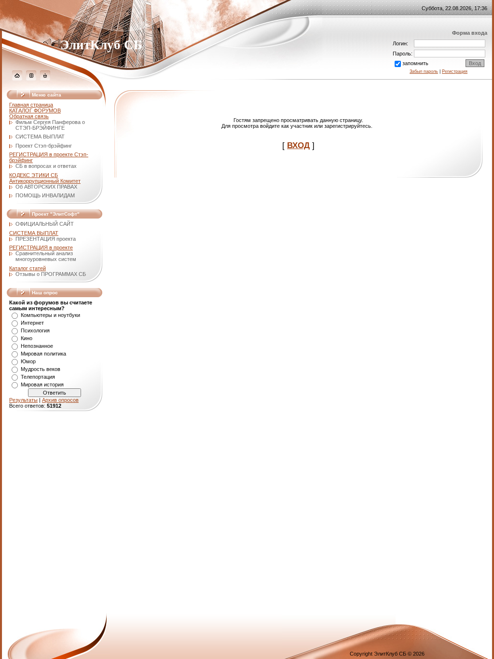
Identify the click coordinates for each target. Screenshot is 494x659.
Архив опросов (60, 400)
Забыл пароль (424, 71)
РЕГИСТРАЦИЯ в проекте (41, 247)
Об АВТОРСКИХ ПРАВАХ (46, 187)
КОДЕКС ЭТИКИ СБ (33, 175)
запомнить (415, 63)
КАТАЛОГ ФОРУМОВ (35, 110)
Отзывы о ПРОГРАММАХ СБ (50, 274)
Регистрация (454, 71)
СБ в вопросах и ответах (46, 166)
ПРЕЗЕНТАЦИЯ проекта (45, 239)
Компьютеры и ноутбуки (50, 315)
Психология (35, 330)
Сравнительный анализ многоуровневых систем (45, 256)
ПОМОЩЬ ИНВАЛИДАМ (45, 195)
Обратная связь (29, 116)
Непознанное (37, 346)
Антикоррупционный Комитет (45, 181)
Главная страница (31, 105)
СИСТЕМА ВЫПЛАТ (40, 136)
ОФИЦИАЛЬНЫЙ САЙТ (44, 224)
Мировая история (42, 384)
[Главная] (17, 79)
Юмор (28, 361)
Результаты (23, 400)
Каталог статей (27, 268)
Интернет (32, 323)
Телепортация (38, 377)
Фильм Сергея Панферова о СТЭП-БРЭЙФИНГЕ (50, 125)
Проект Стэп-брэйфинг (43, 146)
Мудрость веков (40, 369)
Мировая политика (43, 354)
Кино (26, 338)
